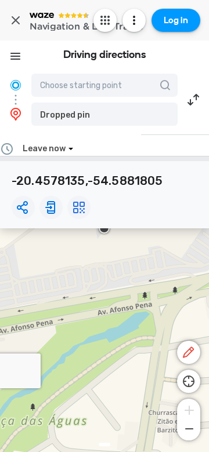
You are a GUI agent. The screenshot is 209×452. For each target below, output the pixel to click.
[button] (104, 114)
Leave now (44, 149)
